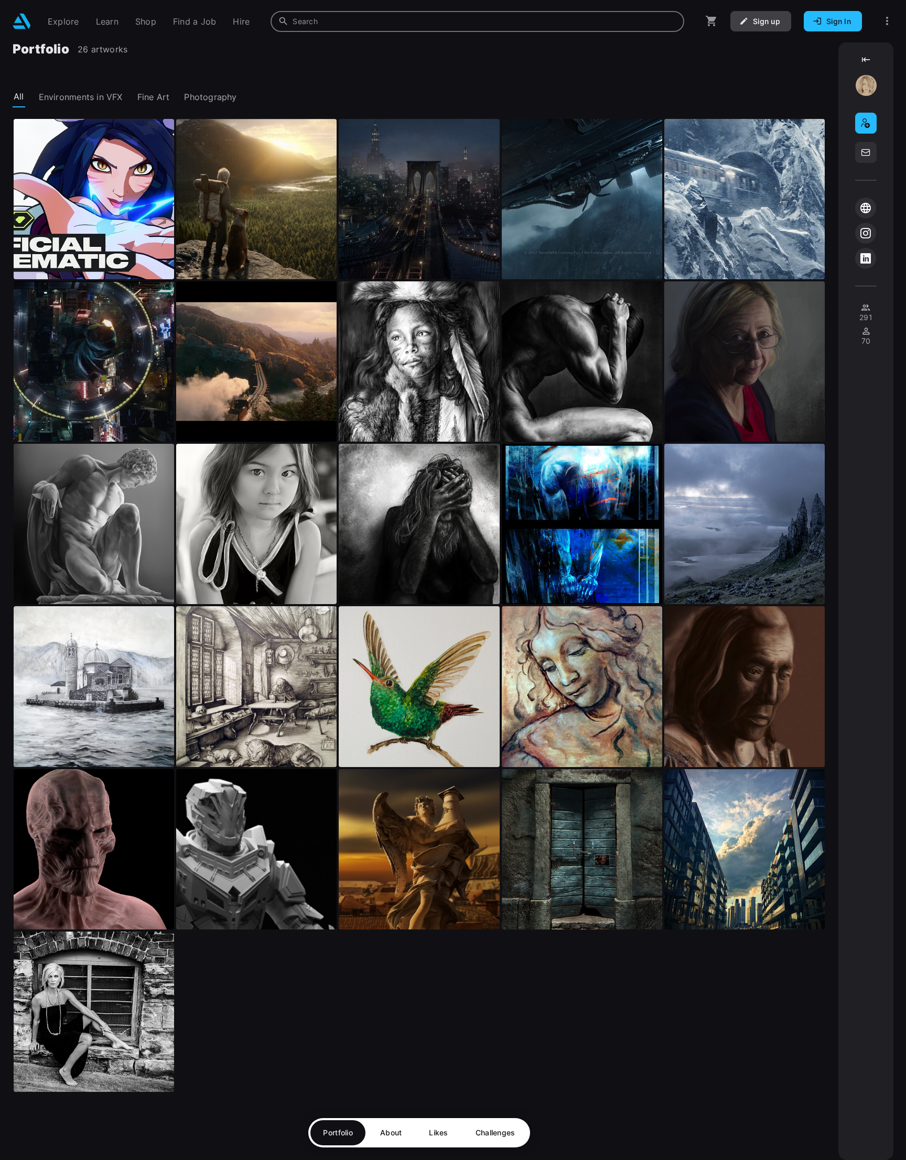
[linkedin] (865, 258)
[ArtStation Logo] (22, 21)
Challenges (495, 1132)
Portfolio (338, 1132)
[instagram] (865, 233)
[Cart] (711, 21)
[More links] (887, 21)
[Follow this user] (866, 123)
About (391, 1132)
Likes (438, 1132)
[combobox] (477, 21)
